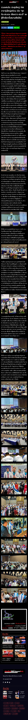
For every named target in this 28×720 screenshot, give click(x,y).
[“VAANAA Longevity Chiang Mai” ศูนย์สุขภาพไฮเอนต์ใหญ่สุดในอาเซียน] (7, 640)
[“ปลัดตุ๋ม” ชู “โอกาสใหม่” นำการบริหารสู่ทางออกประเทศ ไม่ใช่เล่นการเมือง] (20, 640)
